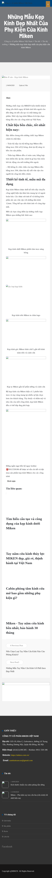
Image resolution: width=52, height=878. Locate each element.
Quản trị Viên (23, 85)
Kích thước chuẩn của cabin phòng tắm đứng (28, 785)
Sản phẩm (7, 826)
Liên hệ (6, 837)
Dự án (6, 831)
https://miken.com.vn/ (20, 755)
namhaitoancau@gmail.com (21, 760)
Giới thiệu (7, 821)
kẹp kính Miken (25, 473)
